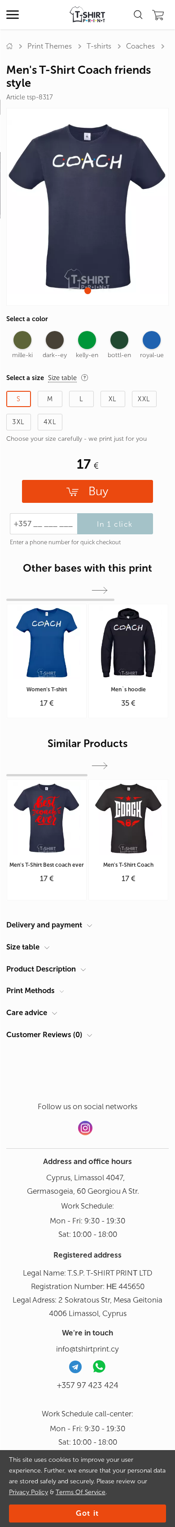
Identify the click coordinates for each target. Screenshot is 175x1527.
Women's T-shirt (46, 689)
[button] (87, 290)
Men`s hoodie (128, 689)
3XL (18, 422)
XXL (144, 399)
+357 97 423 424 (87, 1385)
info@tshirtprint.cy (87, 1348)
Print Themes (49, 46)
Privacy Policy (28, 1492)
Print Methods (30, 990)
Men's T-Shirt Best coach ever (46, 865)
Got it (87, 1513)
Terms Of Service (80, 1492)
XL (113, 399)
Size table (22, 946)
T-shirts (99, 46)
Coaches (140, 46)
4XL (50, 422)
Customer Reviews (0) (44, 1034)
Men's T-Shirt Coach (128, 865)
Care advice (26, 1012)
